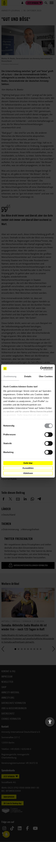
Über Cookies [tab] (46, 376)
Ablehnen (28, 473)
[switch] (49, 434)
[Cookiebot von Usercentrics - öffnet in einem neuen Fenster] (40, 368)
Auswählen (28, 468)
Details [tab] (27, 376)
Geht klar (28, 463)
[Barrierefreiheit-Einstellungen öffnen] (50, 722)
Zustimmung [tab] (10, 376)
